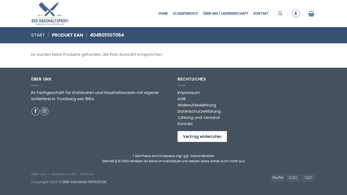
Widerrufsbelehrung (197, 105)
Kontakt (261, 13)
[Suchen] (280, 13)
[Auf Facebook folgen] (35, 111)
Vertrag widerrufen (202, 136)
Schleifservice (185, 13)
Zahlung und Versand (199, 117)
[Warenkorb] (312, 14)
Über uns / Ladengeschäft (225, 13)
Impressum (189, 92)
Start (38, 35)
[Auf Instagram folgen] (44, 111)
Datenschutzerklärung (199, 111)
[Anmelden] (296, 14)
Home (163, 13)
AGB (182, 99)
